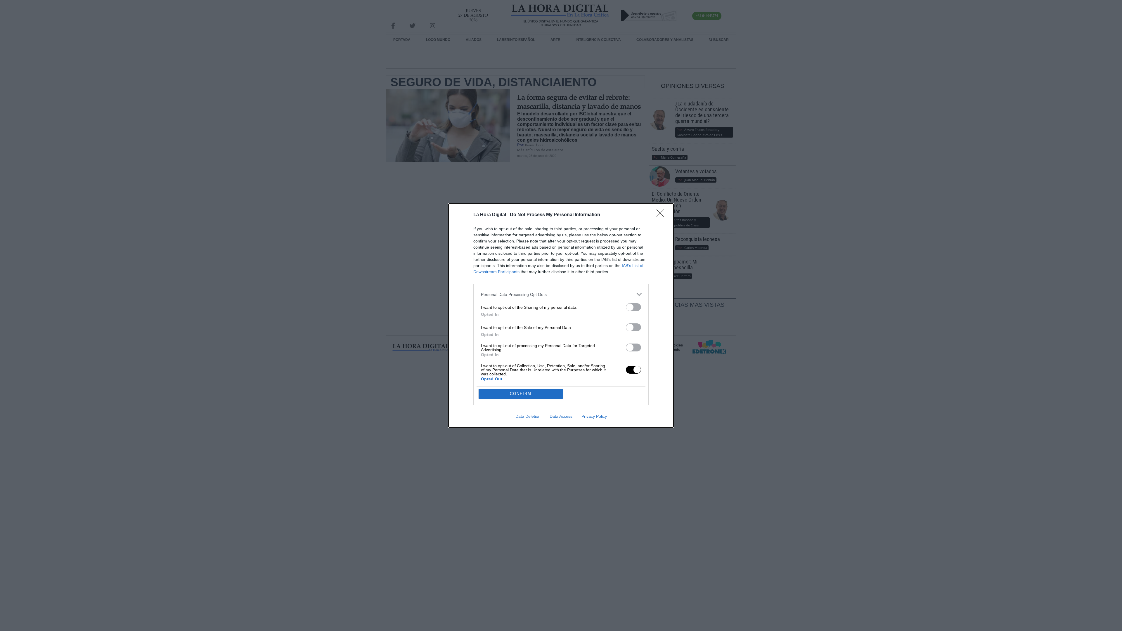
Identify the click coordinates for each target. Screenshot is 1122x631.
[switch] (633, 307)
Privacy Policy (594, 416)
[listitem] (561, 294)
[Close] (662, 215)
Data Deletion (528, 416)
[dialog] (561, 315)
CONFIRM (520, 393)
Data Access (561, 416)
